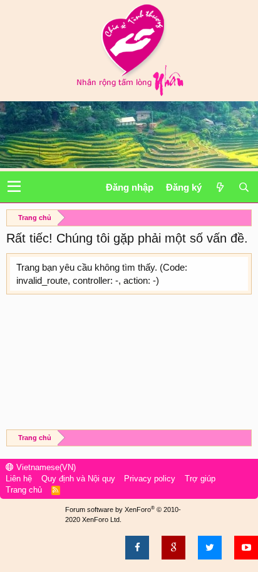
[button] (14, 187)
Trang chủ (24, 489)
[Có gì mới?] (220, 187)
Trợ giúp (200, 478)
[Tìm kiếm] (243, 187)
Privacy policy (149, 478)
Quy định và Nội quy (78, 478)
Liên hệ (19, 478)
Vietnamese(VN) (45, 467)
